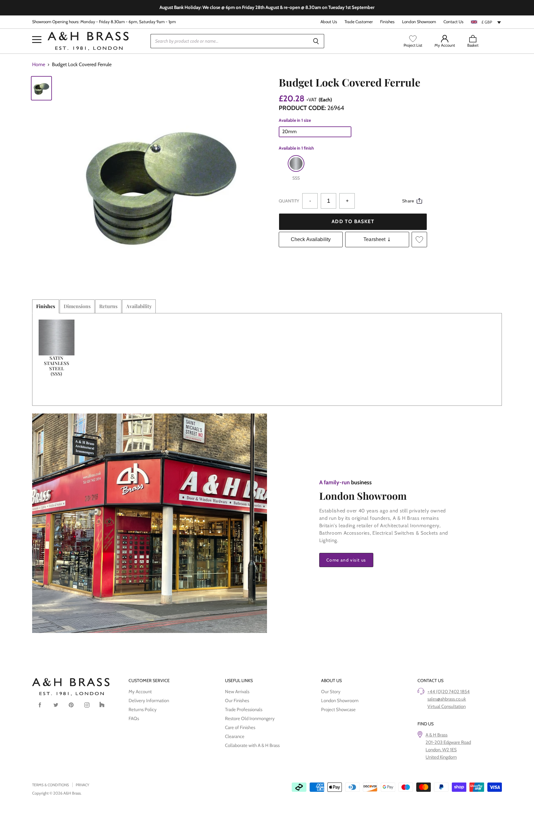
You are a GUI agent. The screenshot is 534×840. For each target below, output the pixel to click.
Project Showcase (338, 709)
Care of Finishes (240, 727)
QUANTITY (289, 200)
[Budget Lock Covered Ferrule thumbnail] (41, 88)
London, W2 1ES (441, 750)
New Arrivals (237, 691)
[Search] (316, 41)
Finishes (387, 21)
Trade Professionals (243, 709)
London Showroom (419, 21)
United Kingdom (441, 757)
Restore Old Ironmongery (250, 718)
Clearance (234, 736)
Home (38, 64)
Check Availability (311, 239)
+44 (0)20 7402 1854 (448, 691)
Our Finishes (237, 700)
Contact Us (453, 21)
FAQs (134, 718)
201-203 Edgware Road (448, 742)
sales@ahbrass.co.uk (446, 699)
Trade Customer (359, 21)
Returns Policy (143, 709)
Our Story (331, 691)
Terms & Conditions (50, 785)
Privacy (82, 785)
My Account (140, 691)
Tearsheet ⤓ (377, 239)
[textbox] (486, 22)
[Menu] (36, 30)
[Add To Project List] (419, 239)
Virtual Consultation (446, 706)
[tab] (45, 306)
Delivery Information (149, 700)
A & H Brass (436, 735)
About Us (328, 21)
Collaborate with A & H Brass (252, 745)
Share (408, 200)
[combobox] (486, 22)
